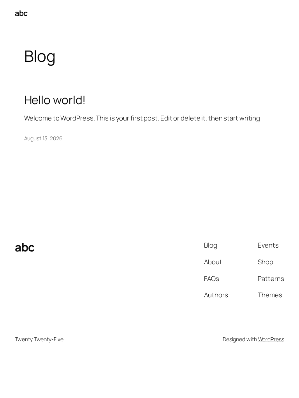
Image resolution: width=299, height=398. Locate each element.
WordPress (271, 339)
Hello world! (55, 99)
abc (21, 13)
